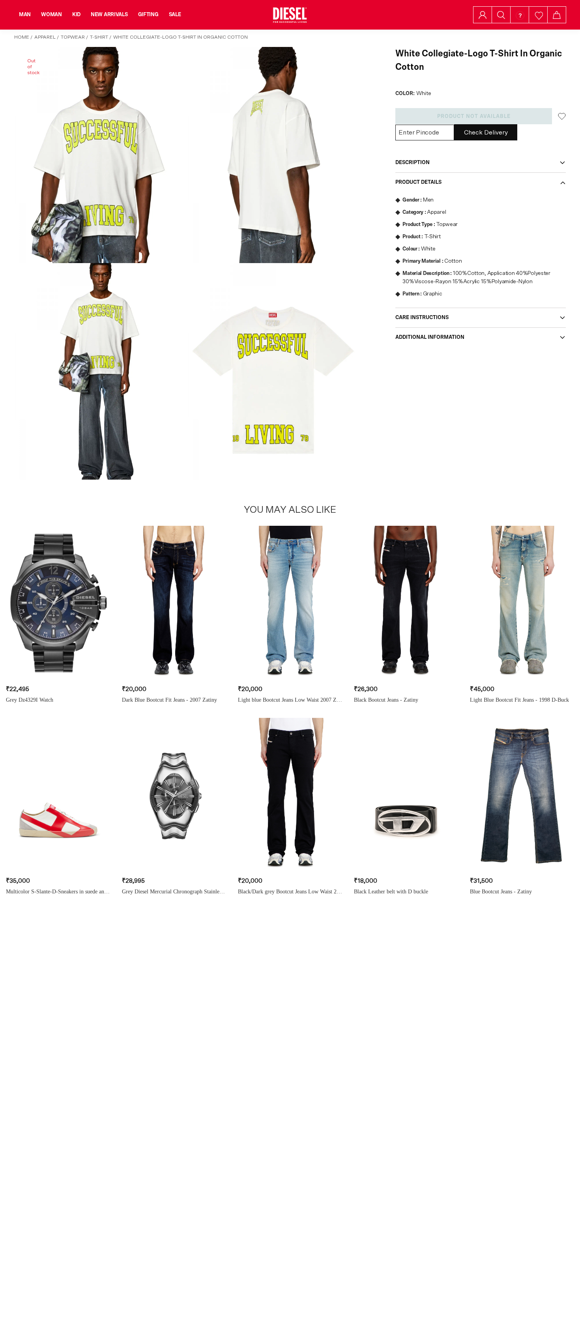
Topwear (73, 37)
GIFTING (148, 14)
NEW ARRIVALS (109, 14)
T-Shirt (99, 37)
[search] (501, 15)
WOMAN (51, 14)
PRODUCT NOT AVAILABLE (474, 116)
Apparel (45, 37)
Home (21, 37)
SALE (175, 14)
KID (76, 14)
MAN (25, 14)
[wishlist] (538, 15)
